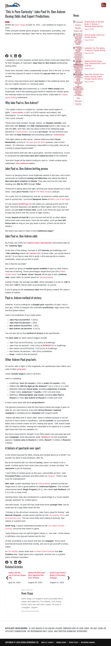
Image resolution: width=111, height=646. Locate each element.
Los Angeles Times (57, 515)
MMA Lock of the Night (60, 199)
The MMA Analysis (44, 192)
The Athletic (13, 551)
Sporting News (45, 277)
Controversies (22, 132)
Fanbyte (51, 476)
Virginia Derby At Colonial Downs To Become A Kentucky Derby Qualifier (19, 575)
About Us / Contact (47, 642)
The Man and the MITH (36, 142)
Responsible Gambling (88, 642)
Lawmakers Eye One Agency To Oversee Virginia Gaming (63, 575)
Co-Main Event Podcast (44, 551)
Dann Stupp (20, 25)
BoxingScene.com (13, 518)
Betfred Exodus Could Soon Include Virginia (41, 573)
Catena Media (44, 484)
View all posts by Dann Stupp (30, 611)
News (7, 22)
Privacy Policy (73, 642)
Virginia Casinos (61, 642)
